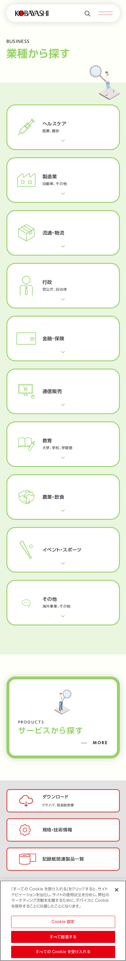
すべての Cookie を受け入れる (62, 952)
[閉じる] (116, 889)
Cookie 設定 (63, 922)
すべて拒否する (63, 937)
